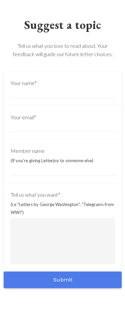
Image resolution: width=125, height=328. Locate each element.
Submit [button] (62, 279)
